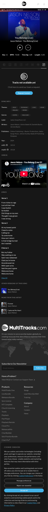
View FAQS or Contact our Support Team (17, 380)
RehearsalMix (7, 429)
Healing (15, 110)
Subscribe (40, 368)
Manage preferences (24, 481)
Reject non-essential (24, 485)
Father (25, 110)
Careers (27, 410)
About (26, 406)
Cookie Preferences (26, 476)
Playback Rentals (8, 422)
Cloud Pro (5, 426)
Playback (5, 415)
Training (27, 397)
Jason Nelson (16, 41)
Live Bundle (6, 394)
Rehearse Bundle (8, 397)
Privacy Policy (9, 505)
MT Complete (7, 404)
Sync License (6, 401)
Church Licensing (8, 408)
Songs (26, 390)
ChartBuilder (7, 433)
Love (34, 107)
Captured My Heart (14, 310)
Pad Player (6, 419)
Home (42, 107)
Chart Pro (6, 440)
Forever (10, 304)
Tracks (4, 411)
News (26, 413)
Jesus (14, 107)
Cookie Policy (32, 503)
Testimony (24, 107)
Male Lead (25, 115)
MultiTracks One (8, 390)
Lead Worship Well (31, 394)
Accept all (24, 490)
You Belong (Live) (30, 41)
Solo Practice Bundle (9, 436)
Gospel (15, 115)
